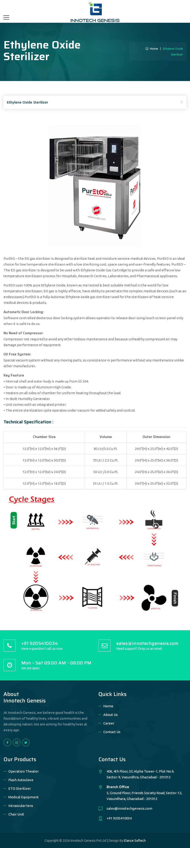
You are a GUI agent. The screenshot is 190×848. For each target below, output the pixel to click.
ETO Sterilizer (19, 788)
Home (153, 48)
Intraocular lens (20, 806)
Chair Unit (16, 814)
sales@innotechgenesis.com (129, 808)
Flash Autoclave (20, 780)
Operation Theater (23, 771)
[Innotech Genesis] (95, 11)
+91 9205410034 (119, 818)
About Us (110, 715)
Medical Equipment (23, 797)
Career (108, 723)
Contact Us (111, 732)
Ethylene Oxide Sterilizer (27, 102)
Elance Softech (135, 840)
